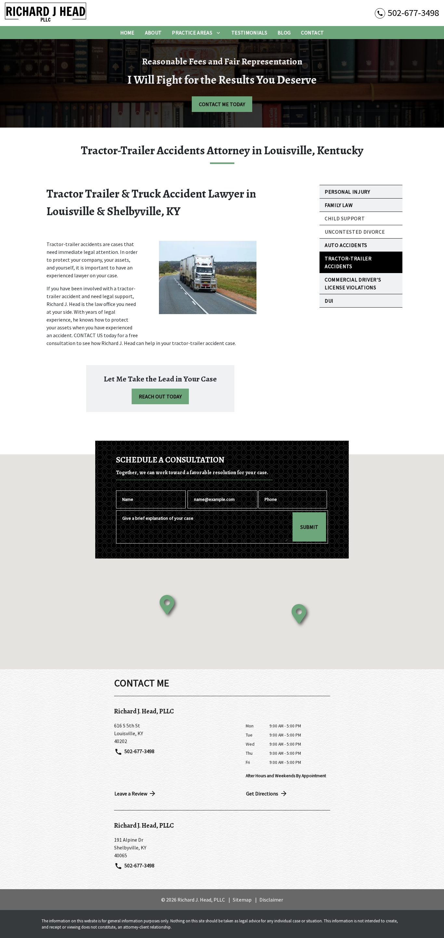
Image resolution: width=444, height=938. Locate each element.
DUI (329, 300)
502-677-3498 (139, 751)
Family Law (339, 205)
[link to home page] (45, 13)
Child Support (345, 218)
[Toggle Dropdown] (218, 32)
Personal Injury (347, 191)
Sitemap (242, 899)
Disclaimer (271, 899)
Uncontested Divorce (355, 231)
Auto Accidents (346, 245)
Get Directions (262, 793)
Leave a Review (130, 793)
